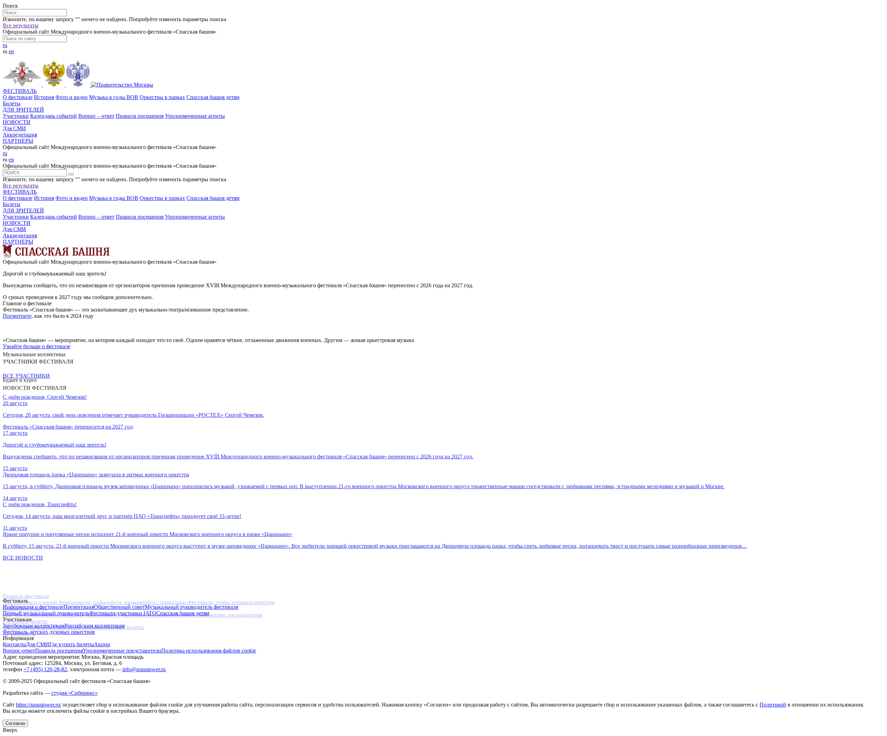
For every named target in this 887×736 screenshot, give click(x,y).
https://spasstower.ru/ (38, 705)
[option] (443, 285)
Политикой (772, 705)
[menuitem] (443, 94)
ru (5, 45)
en (11, 51)
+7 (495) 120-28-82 (45, 669)
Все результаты (20, 25)
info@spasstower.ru (144, 669)
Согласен (15, 723)
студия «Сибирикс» (74, 693)
